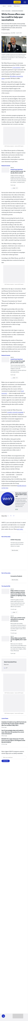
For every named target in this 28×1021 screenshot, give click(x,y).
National (10, 6)
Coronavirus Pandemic (17, 11)
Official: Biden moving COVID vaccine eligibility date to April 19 (18, 639)
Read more (6, 664)
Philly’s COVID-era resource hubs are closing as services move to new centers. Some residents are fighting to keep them (18, 594)
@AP (6, 667)
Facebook (8, 515)
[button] (3, 1016)
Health (4, 6)
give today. (20, 529)
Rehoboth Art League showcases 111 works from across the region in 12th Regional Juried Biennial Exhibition (13, 740)
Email (13, 515)
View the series (15, 550)
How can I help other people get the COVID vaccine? (18, 361)
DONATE (17, 2)
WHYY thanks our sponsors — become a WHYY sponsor (14, 146)
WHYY (5, 2)
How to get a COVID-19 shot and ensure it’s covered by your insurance (18, 619)
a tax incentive (16, 67)
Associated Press (6, 33)
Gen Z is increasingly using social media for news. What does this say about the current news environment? (13, 732)
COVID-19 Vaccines (6, 11)
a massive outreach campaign (15, 412)
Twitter (10, 515)
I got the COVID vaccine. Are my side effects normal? (18, 172)
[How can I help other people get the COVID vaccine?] (5, 361)
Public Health (17, 6)
